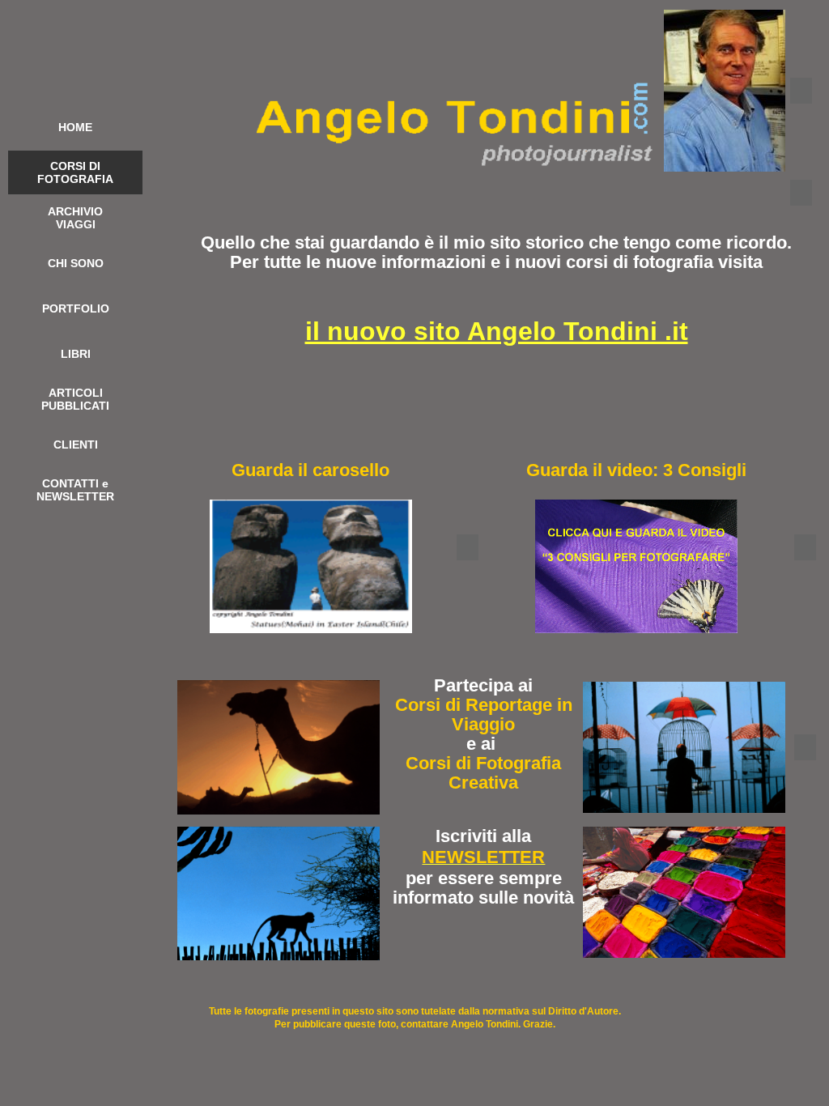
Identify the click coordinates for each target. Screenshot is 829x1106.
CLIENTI (75, 444)
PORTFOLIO (75, 308)
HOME (75, 127)
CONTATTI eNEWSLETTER (75, 490)
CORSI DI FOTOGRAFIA (75, 172)
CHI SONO (76, 263)
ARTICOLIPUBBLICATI (75, 399)
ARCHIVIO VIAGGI (75, 218)
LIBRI (76, 353)
